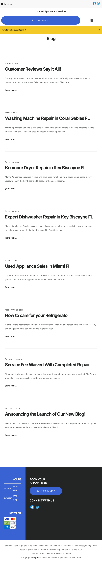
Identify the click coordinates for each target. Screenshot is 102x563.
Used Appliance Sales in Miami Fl (37, 266)
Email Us (8, 4)
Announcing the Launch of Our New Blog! (45, 414)
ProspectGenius (38, 557)
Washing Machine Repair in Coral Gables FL (47, 118)
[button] (92, 20)
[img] (91, 20)
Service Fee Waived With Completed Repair (47, 364)
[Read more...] (11, 90)
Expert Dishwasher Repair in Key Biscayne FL (49, 217)
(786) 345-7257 (42, 20)
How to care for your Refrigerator (37, 315)
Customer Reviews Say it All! (33, 69)
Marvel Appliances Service (51, 11)
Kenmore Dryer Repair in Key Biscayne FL (45, 167)
